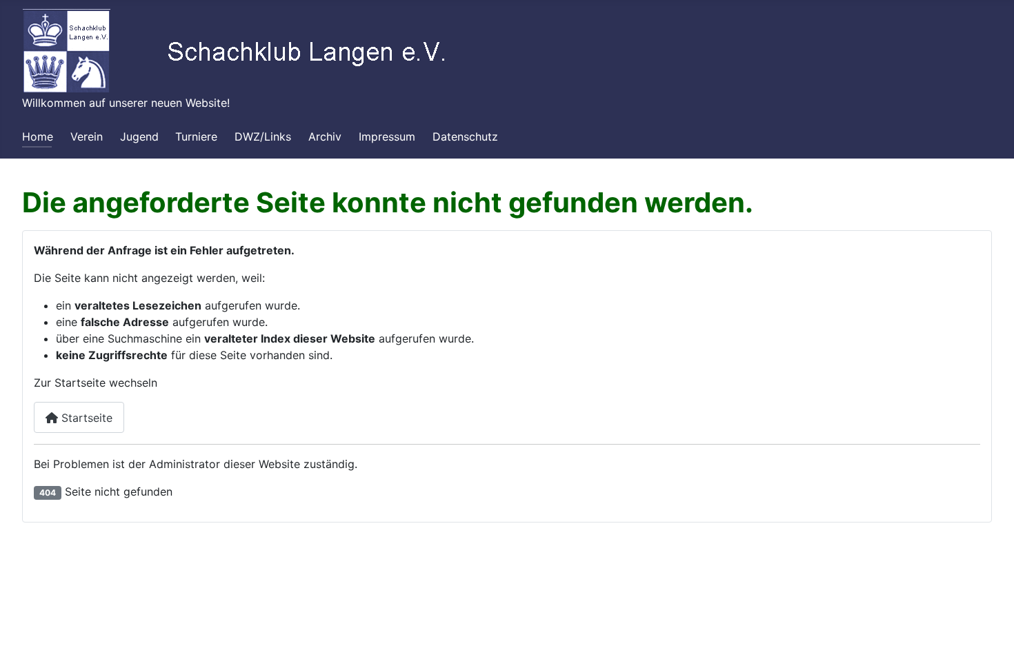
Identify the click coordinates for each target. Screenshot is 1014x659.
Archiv (324, 136)
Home (37, 136)
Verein (86, 136)
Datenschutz (465, 136)
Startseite (85, 418)
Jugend (139, 136)
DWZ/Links (263, 136)
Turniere (196, 136)
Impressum (387, 136)
